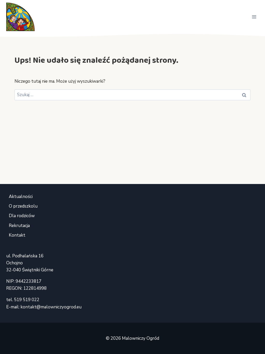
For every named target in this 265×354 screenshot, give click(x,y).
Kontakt (17, 235)
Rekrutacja (19, 226)
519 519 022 (26, 300)
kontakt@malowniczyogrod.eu (51, 307)
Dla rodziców (22, 216)
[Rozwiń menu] (254, 17)
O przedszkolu (23, 206)
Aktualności (21, 197)
